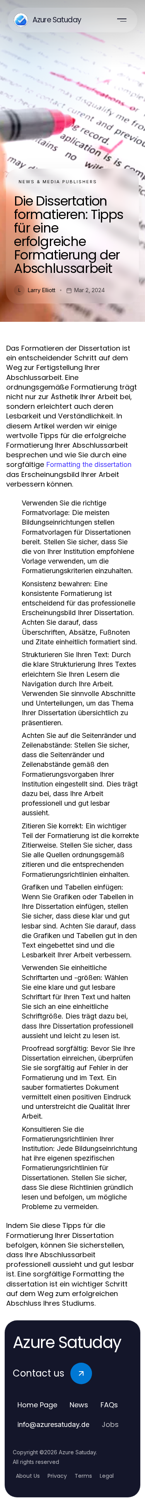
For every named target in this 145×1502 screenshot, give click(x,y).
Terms (83, 1476)
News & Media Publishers (58, 181)
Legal (107, 1476)
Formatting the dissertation (88, 464)
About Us (28, 1476)
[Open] (122, 20)
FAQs (109, 1405)
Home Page (37, 1405)
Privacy (57, 1476)
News (79, 1405)
